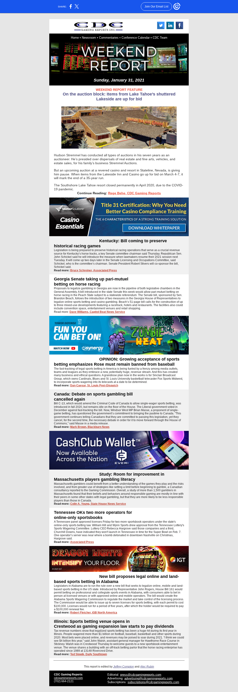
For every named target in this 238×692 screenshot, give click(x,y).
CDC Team (160, 37)
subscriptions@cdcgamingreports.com (153, 682)
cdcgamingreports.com (68, 678)
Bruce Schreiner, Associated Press (93, 270)
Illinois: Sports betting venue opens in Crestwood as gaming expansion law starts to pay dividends (114, 624)
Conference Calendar (136, 37)
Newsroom (89, 37)
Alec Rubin (147, 666)
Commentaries (109, 37)
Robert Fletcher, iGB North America (93, 612)
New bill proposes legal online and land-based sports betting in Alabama (116, 579)
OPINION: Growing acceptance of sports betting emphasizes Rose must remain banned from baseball (116, 362)
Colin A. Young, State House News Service (98, 503)
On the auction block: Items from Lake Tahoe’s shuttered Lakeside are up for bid (119, 97)
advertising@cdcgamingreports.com (148, 678)
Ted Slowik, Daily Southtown (88, 654)
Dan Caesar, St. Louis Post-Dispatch (94, 385)
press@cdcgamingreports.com (140, 674)
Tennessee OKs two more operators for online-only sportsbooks (93, 515)
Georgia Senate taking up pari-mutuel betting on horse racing (91, 281)
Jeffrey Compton (123, 666)
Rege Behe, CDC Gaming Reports (134, 193)
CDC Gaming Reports (68, 674)
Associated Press (82, 542)
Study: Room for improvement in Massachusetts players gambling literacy (109, 477)
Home (75, 37)
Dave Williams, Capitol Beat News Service (97, 312)
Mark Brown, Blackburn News (89, 427)
